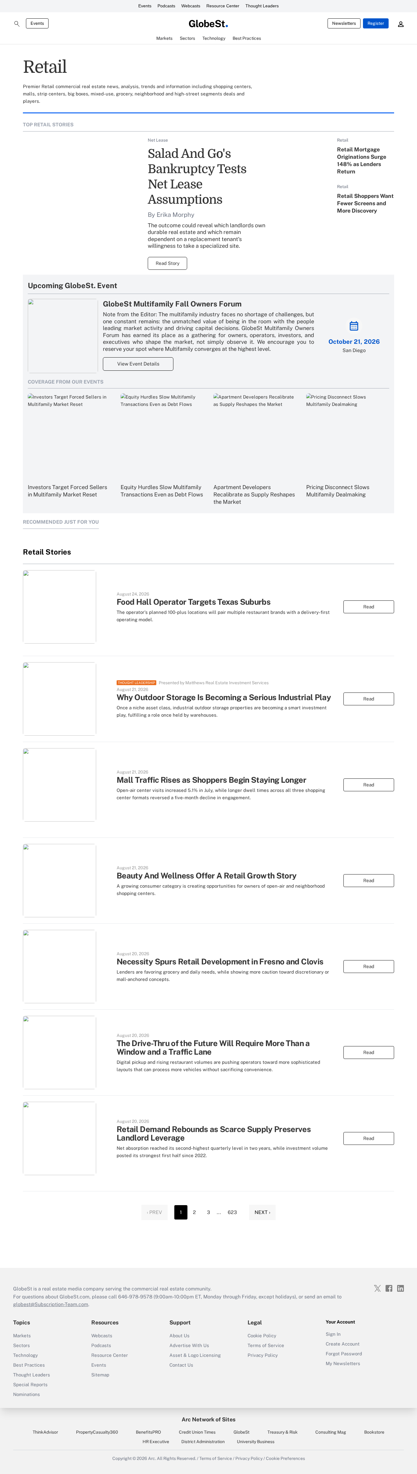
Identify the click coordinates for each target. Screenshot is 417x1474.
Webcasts (190, 5)
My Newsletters (343, 1363)
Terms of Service (266, 1345)
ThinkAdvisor (45, 1432)
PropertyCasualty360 (97, 1432)
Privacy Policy (263, 1355)
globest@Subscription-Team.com (50, 1304)
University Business (255, 1441)
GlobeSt (241, 1432)
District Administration (203, 1441)
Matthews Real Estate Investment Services (227, 682)
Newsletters (344, 23)
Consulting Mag (330, 1432)
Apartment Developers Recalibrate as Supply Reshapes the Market (254, 494)
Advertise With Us (189, 1345)
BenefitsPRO (148, 1432)
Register (376, 23)
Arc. (152, 1458)
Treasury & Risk (282, 1432)
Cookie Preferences (285, 1458)
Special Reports (30, 1384)
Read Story (167, 263)
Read (368, 606)
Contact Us (181, 1365)
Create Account (343, 1343)
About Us (179, 1335)
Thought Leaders (262, 5)
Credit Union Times (197, 1432)
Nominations (26, 1394)
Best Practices (29, 1365)
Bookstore (374, 1432)
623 (232, 1212)
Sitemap (100, 1374)
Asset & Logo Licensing (195, 1355)
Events (144, 5)
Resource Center (222, 5)
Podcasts (166, 5)
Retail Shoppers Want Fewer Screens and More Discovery (365, 203)
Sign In (333, 1334)
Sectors (21, 1345)
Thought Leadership (136, 683)
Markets (22, 1335)
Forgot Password (344, 1353)
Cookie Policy (262, 1335)
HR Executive (156, 1441)
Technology (25, 1355)
